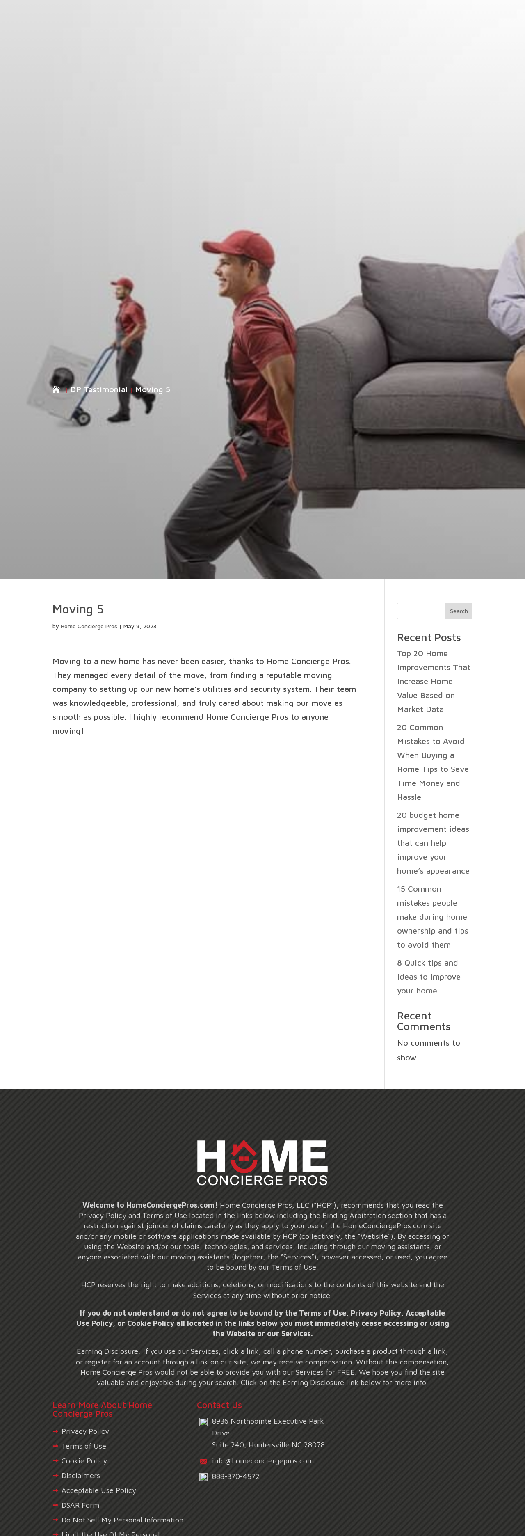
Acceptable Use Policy (99, 1490)
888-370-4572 (236, 1476)
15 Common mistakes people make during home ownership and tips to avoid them (432, 916)
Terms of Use (84, 1446)
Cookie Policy (84, 1460)
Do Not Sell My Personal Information (122, 1519)
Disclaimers (81, 1475)
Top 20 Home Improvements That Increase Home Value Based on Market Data (433, 681)
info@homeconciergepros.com (263, 1460)
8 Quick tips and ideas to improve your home (429, 976)
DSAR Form (80, 1505)
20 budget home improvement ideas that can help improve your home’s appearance (433, 842)
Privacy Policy (85, 1431)
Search (459, 610)
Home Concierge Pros (89, 626)
